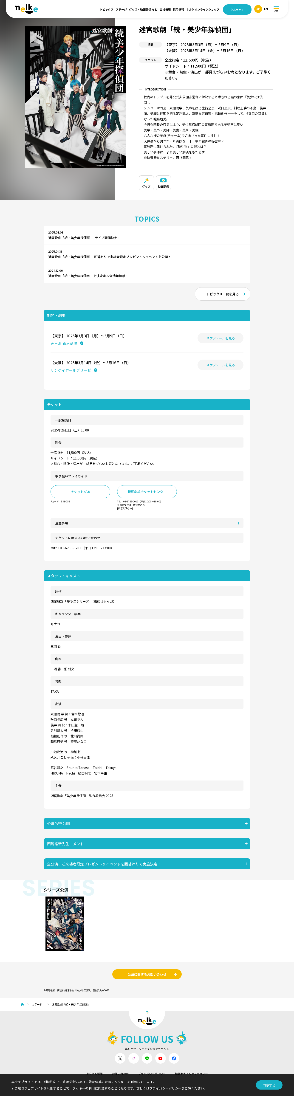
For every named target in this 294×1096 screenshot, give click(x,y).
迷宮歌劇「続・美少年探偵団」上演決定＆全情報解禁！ (88, 275)
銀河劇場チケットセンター (147, 491)
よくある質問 (94, 1074)
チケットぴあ (80, 491)
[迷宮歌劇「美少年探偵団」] (64, 923)
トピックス (106, 9)
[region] (206, 182)
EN (266, 9)
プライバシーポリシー (152, 1074)
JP (258, 9)
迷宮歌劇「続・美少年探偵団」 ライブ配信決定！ (84, 237)
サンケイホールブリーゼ (71, 370)
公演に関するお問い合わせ (147, 974)
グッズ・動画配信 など (143, 9)
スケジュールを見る (220, 338)
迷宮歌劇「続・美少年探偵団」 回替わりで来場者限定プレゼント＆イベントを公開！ (109, 256)
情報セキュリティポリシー (191, 1074)
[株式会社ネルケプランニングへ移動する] (23, 1004)
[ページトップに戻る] (147, 1020)
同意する (269, 1085)
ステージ (121, 9)
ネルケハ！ (237, 9)
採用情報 (178, 9)
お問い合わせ (120, 1074)
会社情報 (165, 9)
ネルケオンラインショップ (202, 9)
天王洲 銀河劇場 (64, 343)
